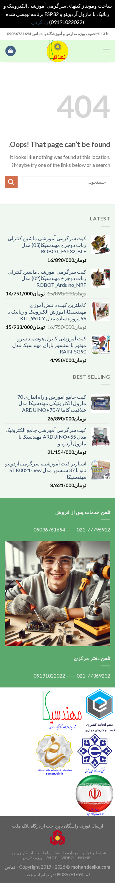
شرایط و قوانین (93, 852)
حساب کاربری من (25, 852)
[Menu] (106, 51)
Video (67, 857)
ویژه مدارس (32, 857)
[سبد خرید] (10, 51)
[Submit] (11, 182)
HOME (84, 857)
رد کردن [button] (39, 22)
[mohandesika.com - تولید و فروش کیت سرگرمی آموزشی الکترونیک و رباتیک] (57, 51)
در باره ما (70, 852)
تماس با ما (51, 852)
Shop (51, 857)
